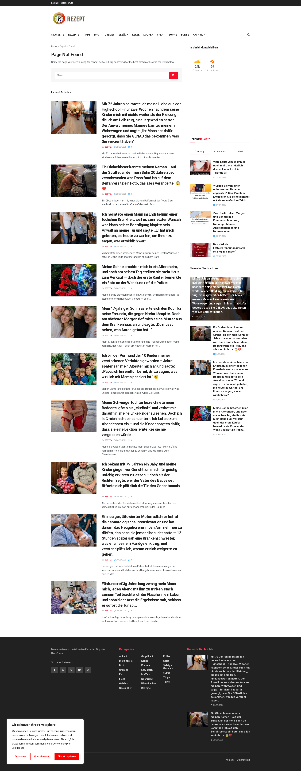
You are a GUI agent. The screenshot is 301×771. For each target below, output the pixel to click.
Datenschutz (67, 3)
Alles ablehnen (41, 756)
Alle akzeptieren (67, 756)
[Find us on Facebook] (54, 670)
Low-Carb (147, 670)
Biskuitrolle (126, 660)
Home (54, 46)
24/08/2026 (120, 288)
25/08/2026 (120, 194)
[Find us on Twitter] (63, 670)
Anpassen (20, 756)
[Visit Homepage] (68, 18)
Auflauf (123, 656)
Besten (108, 147)
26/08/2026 (120, 147)
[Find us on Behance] (79, 670)
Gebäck (123, 34)
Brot (97, 34)
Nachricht (200, 34)
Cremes (110, 34)
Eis (121, 674)
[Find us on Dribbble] (88, 670)
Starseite (57, 34)
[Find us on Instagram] (71, 670)
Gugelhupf (147, 656)
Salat (161, 34)
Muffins (145, 674)
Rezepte (73, 34)
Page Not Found (67, 46)
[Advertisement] (186, 17)
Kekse (136, 34)
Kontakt (55, 3)
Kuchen (148, 34)
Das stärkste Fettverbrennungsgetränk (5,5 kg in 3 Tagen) (229, 248)
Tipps (86, 34)
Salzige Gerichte (168, 667)
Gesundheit (125, 688)
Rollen (167, 656)
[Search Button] (248, 34)
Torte (185, 34)
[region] (45, 741)
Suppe (173, 34)
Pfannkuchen (148, 683)
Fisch (122, 679)
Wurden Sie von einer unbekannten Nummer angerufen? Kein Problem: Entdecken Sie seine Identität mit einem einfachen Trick (231, 193)
